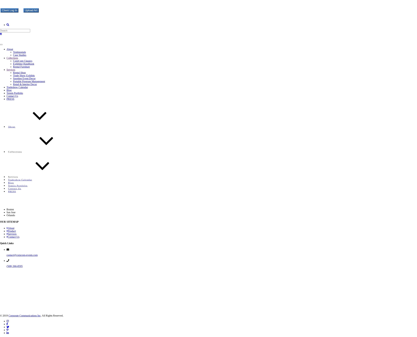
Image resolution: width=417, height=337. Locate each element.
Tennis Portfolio (15, 93)
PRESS (10, 99)
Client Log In (9, 10)
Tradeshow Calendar (17, 87)
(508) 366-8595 (15, 266)
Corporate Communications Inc (24, 315)
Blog (9, 90)
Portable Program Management (29, 81)
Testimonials (19, 52)
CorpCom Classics (22, 61)
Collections (12, 58)
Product (12, 231)
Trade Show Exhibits (24, 75)
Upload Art (31, 10)
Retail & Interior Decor (25, 84)
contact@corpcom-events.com (22, 255)
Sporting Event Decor (24, 78)
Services (11, 69)
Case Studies (19, 55)
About (10, 49)
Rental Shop (19, 72)
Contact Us (12, 96)
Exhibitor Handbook (23, 63)
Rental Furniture (21, 66)
